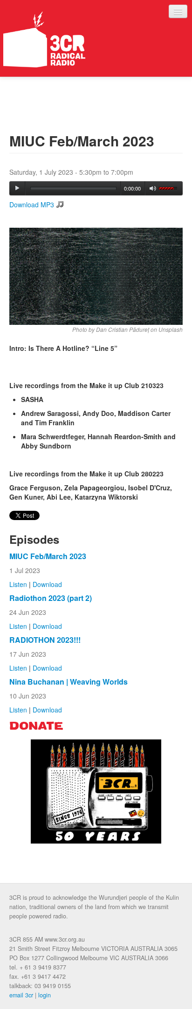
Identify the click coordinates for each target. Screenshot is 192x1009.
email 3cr (21, 995)
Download (47, 584)
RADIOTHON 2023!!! (45, 639)
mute (153, 188)
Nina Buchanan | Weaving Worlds (68, 681)
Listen (18, 584)
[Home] (44, 39)
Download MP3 (31, 204)
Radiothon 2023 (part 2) (50, 598)
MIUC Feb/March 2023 (47, 556)
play (17, 188)
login (44, 995)
